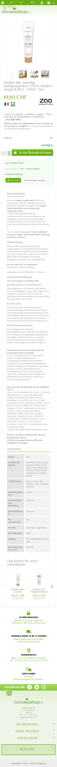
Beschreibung (16, 193)
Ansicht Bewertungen (13, 174)
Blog (32, 2)
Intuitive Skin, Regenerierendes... (41, 590)
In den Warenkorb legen (35, 153)
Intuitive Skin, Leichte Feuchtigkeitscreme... (21, 592)
